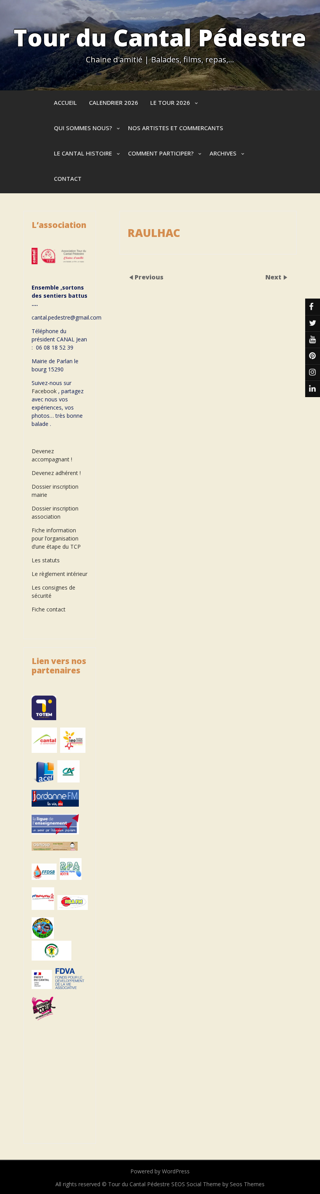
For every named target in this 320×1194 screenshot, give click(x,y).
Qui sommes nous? (83, 128)
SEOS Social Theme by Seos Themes (218, 1184)
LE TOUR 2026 (170, 102)
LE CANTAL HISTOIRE (83, 153)
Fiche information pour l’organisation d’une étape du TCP (56, 538)
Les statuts (46, 560)
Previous (149, 277)
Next (274, 277)
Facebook (44, 391)
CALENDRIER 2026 (113, 102)
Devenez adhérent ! (56, 473)
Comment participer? (161, 153)
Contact (68, 178)
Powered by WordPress (160, 1171)
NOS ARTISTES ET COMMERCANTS (175, 128)
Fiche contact (49, 609)
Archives (223, 153)
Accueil (65, 102)
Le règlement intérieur (59, 574)
